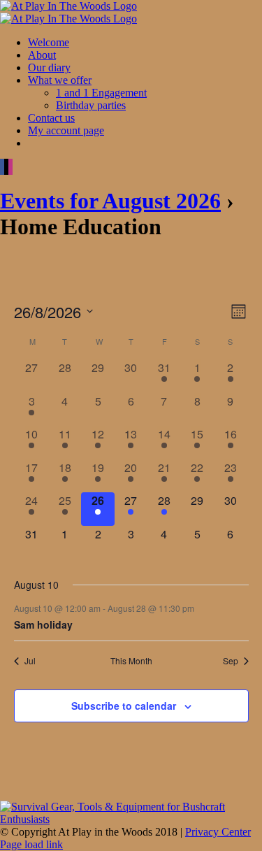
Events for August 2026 (110, 200)
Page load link (31, 844)
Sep (230, 660)
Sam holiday (43, 624)
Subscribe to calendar (123, 706)
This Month (131, 660)
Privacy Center (218, 832)
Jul (30, 660)
